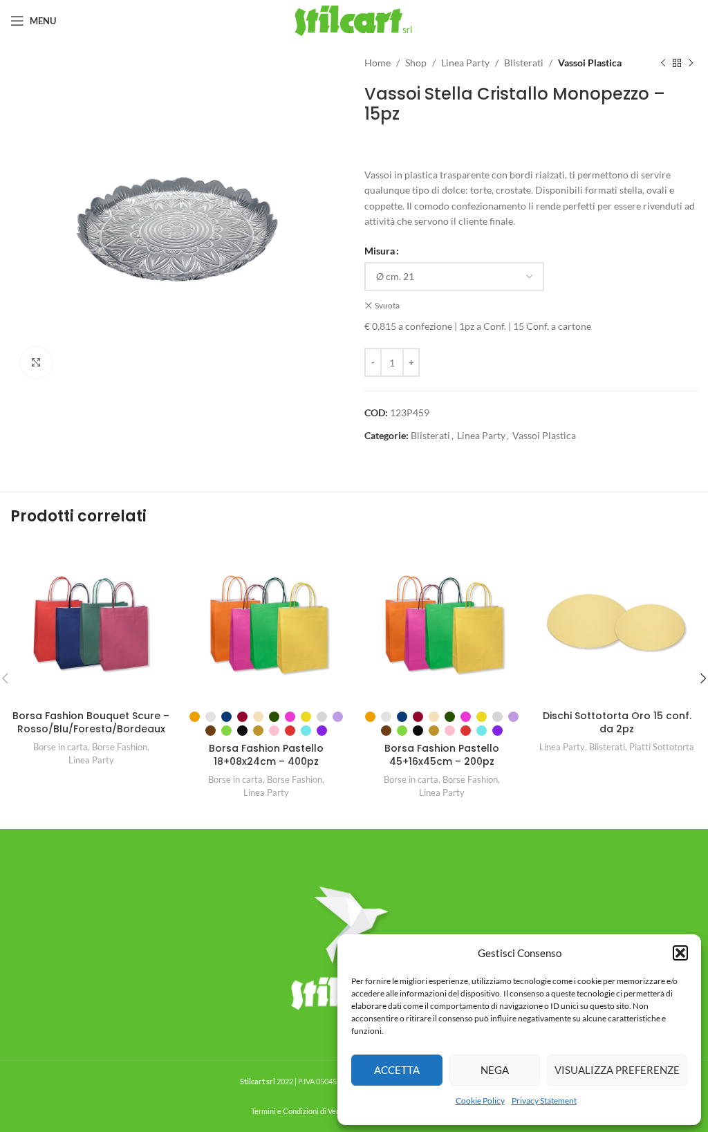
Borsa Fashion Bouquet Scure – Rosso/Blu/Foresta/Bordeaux (90, 722)
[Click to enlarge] (36, 362)
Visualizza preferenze (617, 1070)
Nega (495, 1070)
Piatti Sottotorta (661, 746)
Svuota (387, 305)
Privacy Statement (544, 1100)
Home (377, 62)
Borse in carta (60, 746)
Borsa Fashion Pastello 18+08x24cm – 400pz (266, 755)
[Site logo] (354, 20)
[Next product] (691, 63)
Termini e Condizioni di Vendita (302, 1110)
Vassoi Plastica (590, 62)
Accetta (397, 1070)
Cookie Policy (480, 1100)
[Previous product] (663, 63)
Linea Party (465, 62)
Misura (379, 251)
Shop (416, 62)
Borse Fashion (119, 746)
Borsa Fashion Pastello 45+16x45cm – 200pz (441, 755)
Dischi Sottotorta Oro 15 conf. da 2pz (617, 722)
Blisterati (523, 62)
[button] (680, 953)
